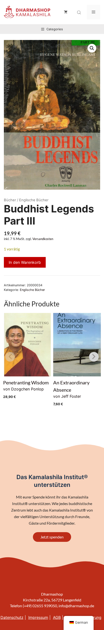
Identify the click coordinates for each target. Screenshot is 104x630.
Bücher (10, 200)
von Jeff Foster (71, 393)
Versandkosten (42, 239)
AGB (57, 617)
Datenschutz (11, 617)
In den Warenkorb (25, 262)
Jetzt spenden (52, 537)
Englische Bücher (32, 290)
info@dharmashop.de (76, 605)
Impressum (38, 617)
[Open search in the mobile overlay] (79, 13)
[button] (92, 48)
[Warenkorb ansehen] (65, 12)
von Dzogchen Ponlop (26, 389)
